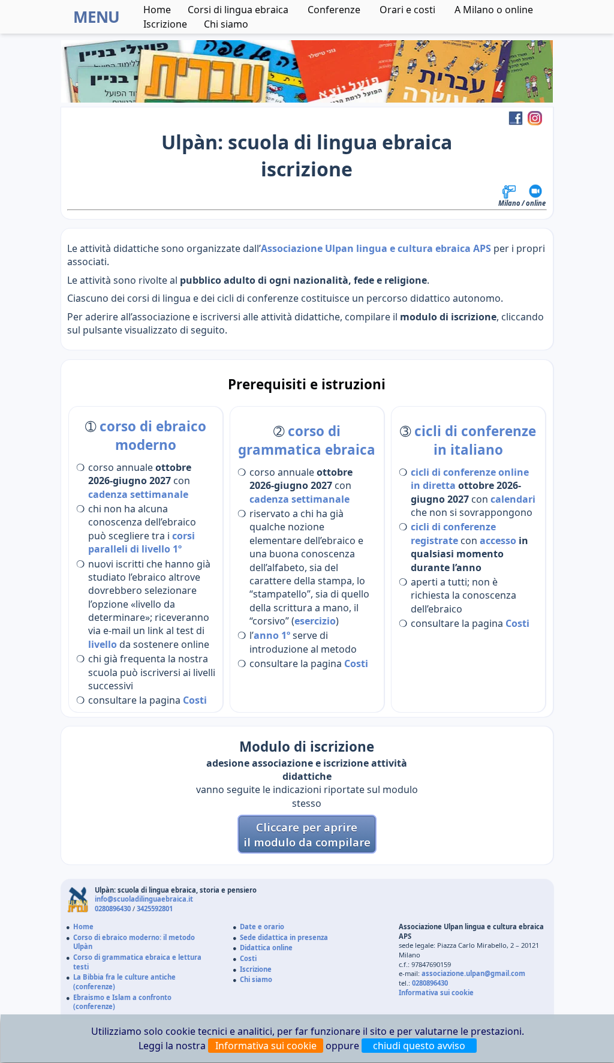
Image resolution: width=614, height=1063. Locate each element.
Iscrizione (165, 24)
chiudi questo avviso (419, 1045)
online (536, 203)
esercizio (315, 620)
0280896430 (113, 908)
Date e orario (262, 926)
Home (157, 9)
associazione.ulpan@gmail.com (473, 973)
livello (102, 644)
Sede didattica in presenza (284, 937)
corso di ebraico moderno (153, 435)
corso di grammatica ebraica (306, 440)
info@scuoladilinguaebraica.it (144, 898)
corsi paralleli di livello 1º (141, 542)
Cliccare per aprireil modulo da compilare (307, 834)
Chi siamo (256, 979)
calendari (512, 499)
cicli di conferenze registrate (453, 533)
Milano (509, 203)
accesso (498, 540)
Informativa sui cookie (436, 992)
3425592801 (155, 908)
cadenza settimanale (138, 494)
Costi (195, 700)
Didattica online (266, 947)
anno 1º (272, 635)
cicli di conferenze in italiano (475, 440)
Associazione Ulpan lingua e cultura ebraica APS (376, 248)
